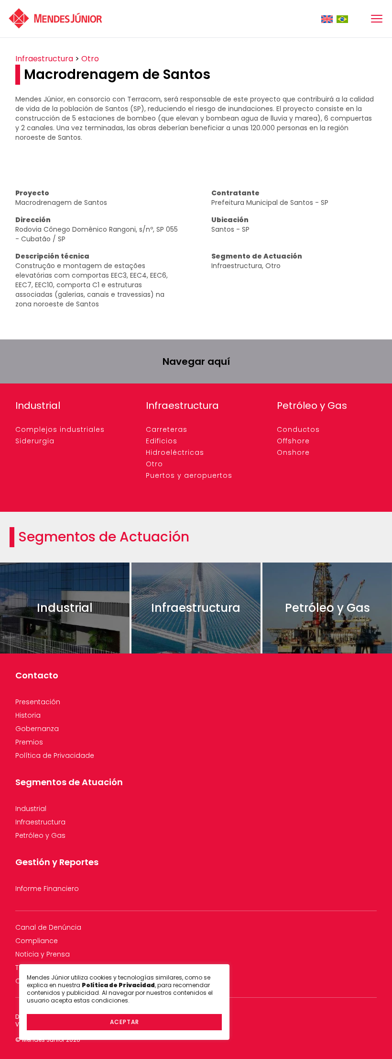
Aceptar (124, 1022)
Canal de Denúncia (48, 927)
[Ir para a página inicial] (55, 19)
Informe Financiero (47, 888)
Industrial (37, 405)
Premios (29, 742)
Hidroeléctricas (175, 452)
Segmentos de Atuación (69, 782)
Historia (28, 715)
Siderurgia (34, 441)
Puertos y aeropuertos (189, 475)
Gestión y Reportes (56, 862)
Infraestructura (44, 58)
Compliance (36, 941)
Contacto (36, 675)
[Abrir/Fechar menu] (376, 18)
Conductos (298, 429)
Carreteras (166, 429)
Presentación (37, 702)
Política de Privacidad (118, 985)
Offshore (293, 441)
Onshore (293, 452)
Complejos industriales (60, 429)
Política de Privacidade (54, 755)
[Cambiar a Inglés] (327, 19)
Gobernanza (37, 728)
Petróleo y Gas (312, 405)
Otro (90, 58)
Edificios (161, 441)
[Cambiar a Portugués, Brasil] (342, 19)
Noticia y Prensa (42, 954)
